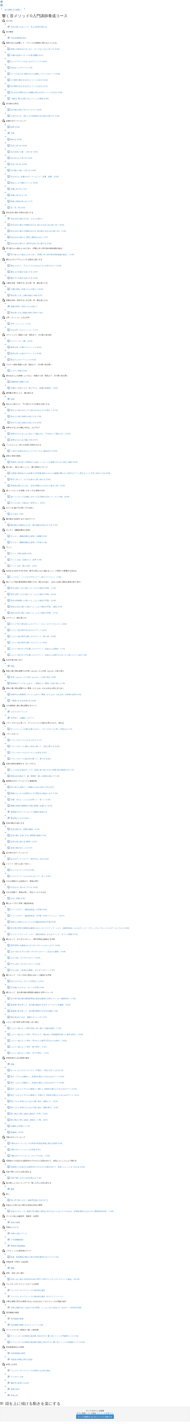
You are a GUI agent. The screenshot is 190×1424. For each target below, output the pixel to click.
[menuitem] (1, 6)
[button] (1, 2)
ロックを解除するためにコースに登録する (95, 1416)
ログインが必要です (105, 1413)
